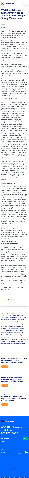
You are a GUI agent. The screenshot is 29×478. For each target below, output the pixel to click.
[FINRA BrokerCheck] (14, 469)
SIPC (19, 466)
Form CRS (18, 464)
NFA (16, 466)
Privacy (13, 464)
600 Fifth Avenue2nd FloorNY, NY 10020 (11, 430)
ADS (21, 464)
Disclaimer (9, 464)
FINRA (14, 466)
